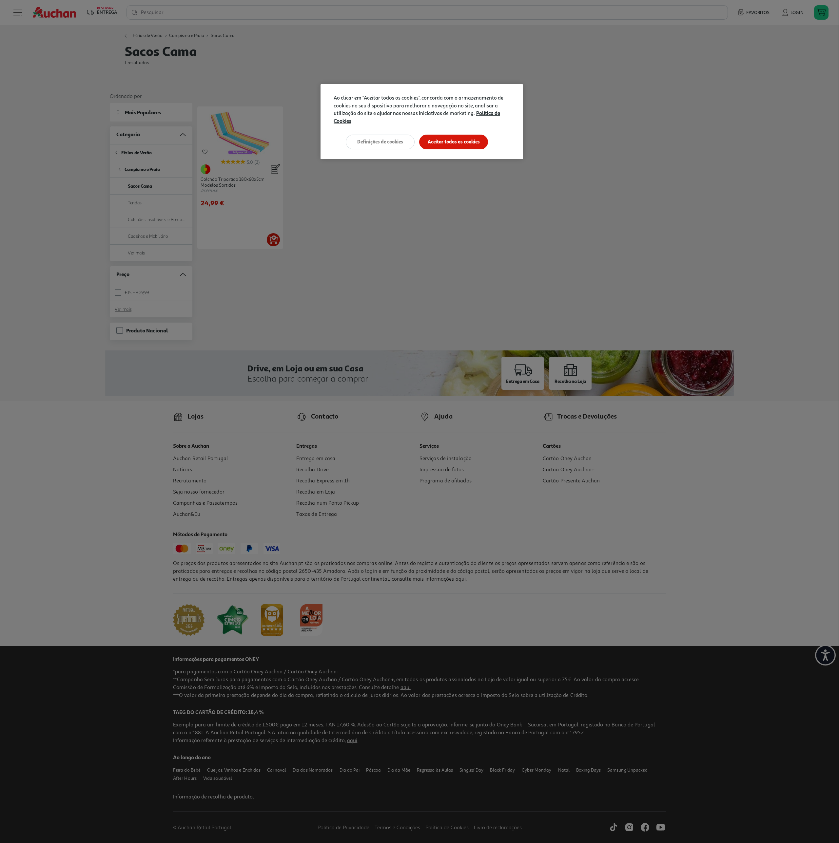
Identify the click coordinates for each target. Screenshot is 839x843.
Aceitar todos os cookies (454, 141)
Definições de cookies (380, 141)
